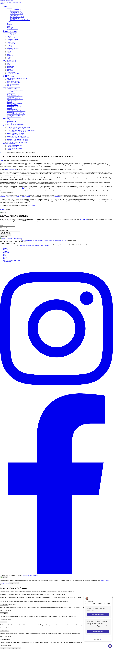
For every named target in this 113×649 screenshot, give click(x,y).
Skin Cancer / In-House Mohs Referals (17, 78)
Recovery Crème (14, 196)
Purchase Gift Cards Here (6, 0)
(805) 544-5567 (17, 2)
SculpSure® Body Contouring (15, 106)
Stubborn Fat (10, 69)
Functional (4, 613)
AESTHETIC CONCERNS (10, 60)
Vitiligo (9, 57)
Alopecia (9, 36)
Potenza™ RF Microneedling (14, 103)
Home (1, 160)
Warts (8, 58)
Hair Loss (9, 45)
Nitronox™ (10, 79)
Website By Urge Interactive (30, 575)
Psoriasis (9, 51)
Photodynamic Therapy (13, 81)
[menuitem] (58, 18)
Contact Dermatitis (11, 41)
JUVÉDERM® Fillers (12, 100)
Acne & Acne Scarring (13, 33)
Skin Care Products (12, 109)
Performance (5, 630)
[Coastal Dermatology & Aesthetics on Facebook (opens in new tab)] (56, 574)
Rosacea (9, 52)
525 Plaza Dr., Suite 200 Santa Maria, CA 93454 (36, 245)
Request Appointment (9, 143)
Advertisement (5, 639)
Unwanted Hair (11, 72)
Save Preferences (16, 648)
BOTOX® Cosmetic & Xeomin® (15, 90)
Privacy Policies (105, 580)
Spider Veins (10, 67)
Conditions (6, 30)
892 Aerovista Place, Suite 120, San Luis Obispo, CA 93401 (43, 240)
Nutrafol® (9, 102)
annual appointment (56, 196)
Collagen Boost (11, 93)
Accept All (3, 648)
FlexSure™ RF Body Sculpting (15, 96)
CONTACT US (4, 2)
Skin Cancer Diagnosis (13, 84)
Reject (16, 583)
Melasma (9, 63)
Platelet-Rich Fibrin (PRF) (13, 82)
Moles (8, 64)
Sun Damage (10, 70)
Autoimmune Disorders (13, 39)
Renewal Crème (26, 196)
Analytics (4, 622)
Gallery (5, 126)
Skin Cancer (10, 55)
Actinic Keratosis (11, 35)
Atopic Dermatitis (11, 38)
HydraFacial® (10, 97)
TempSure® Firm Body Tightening (16, 114)
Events (10, 2)
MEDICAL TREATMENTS (10, 76)
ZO (23, 188)
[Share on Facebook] (1, 209)
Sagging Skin (10, 66)
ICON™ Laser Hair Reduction (15, 99)
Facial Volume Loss (12, 61)
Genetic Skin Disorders (13, 43)
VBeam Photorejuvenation (14, 117)
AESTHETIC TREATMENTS (11, 87)
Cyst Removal (10, 42)
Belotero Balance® (12, 88)
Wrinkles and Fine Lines (13, 73)
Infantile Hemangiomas (13, 48)
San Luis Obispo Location (10, 240)
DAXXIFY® (10, 94)
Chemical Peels (11, 91)
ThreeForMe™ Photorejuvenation (15, 115)
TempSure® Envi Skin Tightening (15, 112)
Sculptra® (9, 108)
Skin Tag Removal (11, 85)
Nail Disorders (10, 49)
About (5, 6)
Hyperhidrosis (10, 46)
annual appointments (10, 169)
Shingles (9, 54)
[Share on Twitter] (2, 209)
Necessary (4, 604)
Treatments (6, 75)
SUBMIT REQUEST (5, 233)
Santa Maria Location (8, 245)
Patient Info (6, 118)
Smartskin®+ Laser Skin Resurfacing (16, 111)
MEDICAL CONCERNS (10, 32)
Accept (11, 583)
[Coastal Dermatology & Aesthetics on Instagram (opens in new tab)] (56, 392)
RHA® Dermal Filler (12, 105)
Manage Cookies (4, 583)
